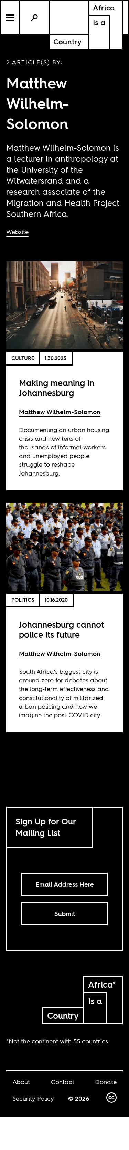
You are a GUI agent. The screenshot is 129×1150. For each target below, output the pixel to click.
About (21, 1082)
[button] (10, 17)
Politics (22, 599)
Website (17, 232)
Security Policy (33, 1098)
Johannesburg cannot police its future (61, 629)
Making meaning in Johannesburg (56, 388)
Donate (106, 1082)
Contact (62, 1082)
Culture (22, 358)
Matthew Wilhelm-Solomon (59, 412)
